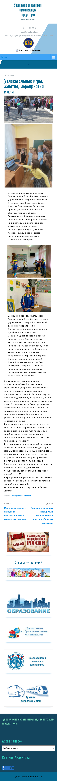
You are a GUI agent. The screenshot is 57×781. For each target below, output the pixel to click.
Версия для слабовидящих (29, 50)
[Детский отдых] (28, 572)
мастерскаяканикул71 (21, 496)
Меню (4, 57)
